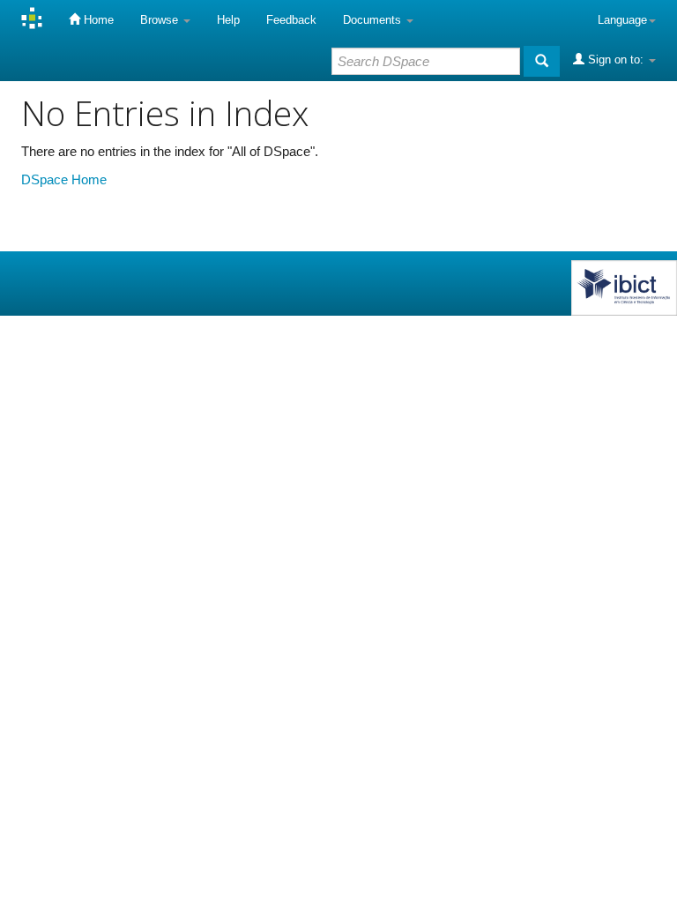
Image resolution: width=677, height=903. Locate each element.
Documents (374, 19)
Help (228, 19)
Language (622, 19)
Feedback (291, 19)
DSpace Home (64, 179)
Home (97, 19)
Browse (161, 19)
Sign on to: (615, 59)
